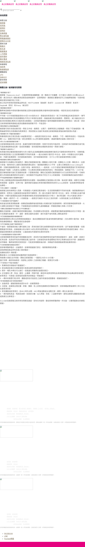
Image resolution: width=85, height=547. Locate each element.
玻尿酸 (2, 23)
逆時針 (2, 31)
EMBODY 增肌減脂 (21, 416)
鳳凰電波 (3, 51)
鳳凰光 (2, 46)
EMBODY (3, 77)
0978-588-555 (11, 390)
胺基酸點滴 (4, 69)
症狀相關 (3, 82)
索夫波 (2, 49)
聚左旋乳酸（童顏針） (25, 408)
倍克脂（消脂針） (50, 408)
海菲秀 (2, 67)
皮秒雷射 (3, 57)
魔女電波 (3, 59)
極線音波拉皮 (5, 62)
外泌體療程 (26, 419)
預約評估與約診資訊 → (6, 424)
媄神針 (2, 28)
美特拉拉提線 (17, 419)
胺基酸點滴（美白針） (23, 414)
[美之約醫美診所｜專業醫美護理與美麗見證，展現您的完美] (28, 4)
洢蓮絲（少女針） (38, 408)
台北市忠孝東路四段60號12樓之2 (19, 385)
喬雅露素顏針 (5, 38)
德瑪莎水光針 (5, 41)
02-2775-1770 (11, 388)
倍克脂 (2, 26)
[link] (21, 10)
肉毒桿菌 (3, 33)
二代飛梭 (3, 54)
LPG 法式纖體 (11, 416)
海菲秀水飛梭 (11, 414)
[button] (42, 30)
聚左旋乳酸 (4, 36)
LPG (1, 75)
